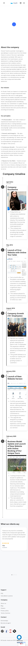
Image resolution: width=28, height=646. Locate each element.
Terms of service (5, 613)
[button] (21, 3)
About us (3, 603)
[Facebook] (6, 631)
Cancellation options (7, 596)
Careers (3, 608)
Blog (2, 606)
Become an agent (6, 623)
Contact (3, 617)
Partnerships (4, 620)
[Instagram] (2, 631)
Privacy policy (5, 610)
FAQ (2, 593)
